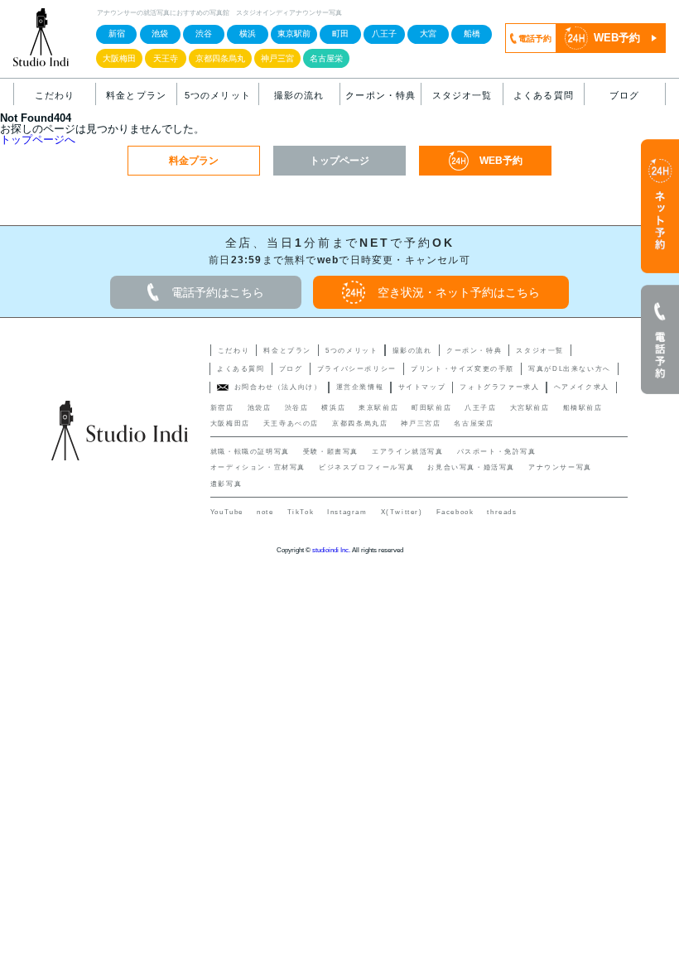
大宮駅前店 (530, 407)
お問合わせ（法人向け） (278, 387)
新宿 (116, 33)
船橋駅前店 (583, 407)
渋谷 (203, 33)
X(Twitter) (402, 512)
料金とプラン (136, 95)
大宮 (428, 33)
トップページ (339, 160)
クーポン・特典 (380, 95)
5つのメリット (218, 95)
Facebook (455, 512)
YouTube (226, 512)
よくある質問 (543, 95)
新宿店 (222, 407)
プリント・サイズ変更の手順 (462, 369)
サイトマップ (422, 387)
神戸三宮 (277, 58)
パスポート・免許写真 (497, 451)
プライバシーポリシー (357, 369)
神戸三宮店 (421, 423)
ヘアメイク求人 (581, 387)
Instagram (347, 512)
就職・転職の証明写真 (250, 451)
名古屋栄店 (474, 423)
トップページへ (37, 139)
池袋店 (260, 407)
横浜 (247, 33)
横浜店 (333, 407)
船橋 (472, 33)
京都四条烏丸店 (360, 423)
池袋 (160, 33)
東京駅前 (294, 33)
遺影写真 (226, 484)
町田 (340, 33)
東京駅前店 (378, 407)
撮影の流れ (299, 95)
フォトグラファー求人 (499, 387)
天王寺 (165, 58)
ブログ (624, 95)
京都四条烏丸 (220, 58)
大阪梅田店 (230, 423)
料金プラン (194, 160)
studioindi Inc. (331, 550)
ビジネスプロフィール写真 (366, 467)
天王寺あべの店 (291, 423)
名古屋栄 (326, 58)
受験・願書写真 (331, 451)
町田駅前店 (431, 407)
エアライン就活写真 (407, 451)
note (265, 512)
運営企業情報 (360, 387)
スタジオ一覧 (462, 95)
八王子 (384, 33)
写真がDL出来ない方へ (569, 369)
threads (502, 512)
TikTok (301, 512)
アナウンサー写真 (560, 467)
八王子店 (480, 407)
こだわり (55, 95)
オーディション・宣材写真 (258, 467)
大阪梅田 (119, 58)
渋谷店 (297, 407)
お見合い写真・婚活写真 (471, 467)
